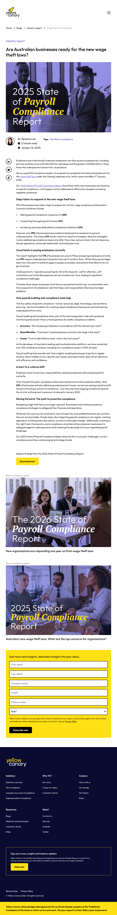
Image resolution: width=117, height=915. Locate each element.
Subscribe (19, 866)
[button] (108, 12)
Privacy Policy (71, 721)
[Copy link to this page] (9, 177)
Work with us (84, 782)
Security (46, 821)
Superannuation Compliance (18, 798)
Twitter (46, 832)
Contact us (47, 816)
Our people (84, 787)
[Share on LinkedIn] (9, 161)
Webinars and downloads (17, 821)
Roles (81, 798)
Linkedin (46, 826)
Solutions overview (14, 782)
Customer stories (50, 793)
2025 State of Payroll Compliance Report (41, 185)
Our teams (83, 793)
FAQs (8, 832)
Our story (47, 782)
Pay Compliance (13, 787)
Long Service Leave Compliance (20, 793)
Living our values (50, 787)
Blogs (8, 816)
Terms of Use (11, 891)
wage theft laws (28, 176)
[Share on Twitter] (9, 169)
